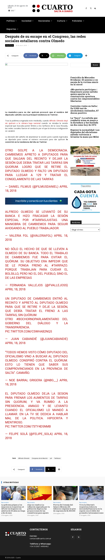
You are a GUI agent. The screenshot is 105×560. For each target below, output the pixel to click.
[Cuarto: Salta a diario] (52, 8)
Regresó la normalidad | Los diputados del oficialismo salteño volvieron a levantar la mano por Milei (84, 133)
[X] (90, 8)
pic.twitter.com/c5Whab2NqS (28, 331)
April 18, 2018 (15, 289)
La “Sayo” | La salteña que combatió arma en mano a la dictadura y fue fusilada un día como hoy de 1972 (84, 121)
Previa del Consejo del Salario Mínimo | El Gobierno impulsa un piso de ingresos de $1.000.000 (64, 508)
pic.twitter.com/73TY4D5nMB (28, 426)
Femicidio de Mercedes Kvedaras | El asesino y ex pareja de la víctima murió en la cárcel (84, 81)
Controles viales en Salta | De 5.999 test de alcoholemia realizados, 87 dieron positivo (84, 109)
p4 (51, 458)
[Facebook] (86, 8)
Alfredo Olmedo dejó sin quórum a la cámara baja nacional (36, 121)
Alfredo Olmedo (23, 458)
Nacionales (5, 502)
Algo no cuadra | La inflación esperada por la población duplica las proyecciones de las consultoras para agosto (38, 509)
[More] (86, 55)
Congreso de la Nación (40, 458)
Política (9, 45)
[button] (95, 8)
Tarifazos (57, 458)
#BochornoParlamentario (37, 319)
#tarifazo (59, 265)
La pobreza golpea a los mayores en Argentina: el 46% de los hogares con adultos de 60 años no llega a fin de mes (13, 509)
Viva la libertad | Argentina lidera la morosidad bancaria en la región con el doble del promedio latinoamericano (91, 509)
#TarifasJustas (44, 220)
